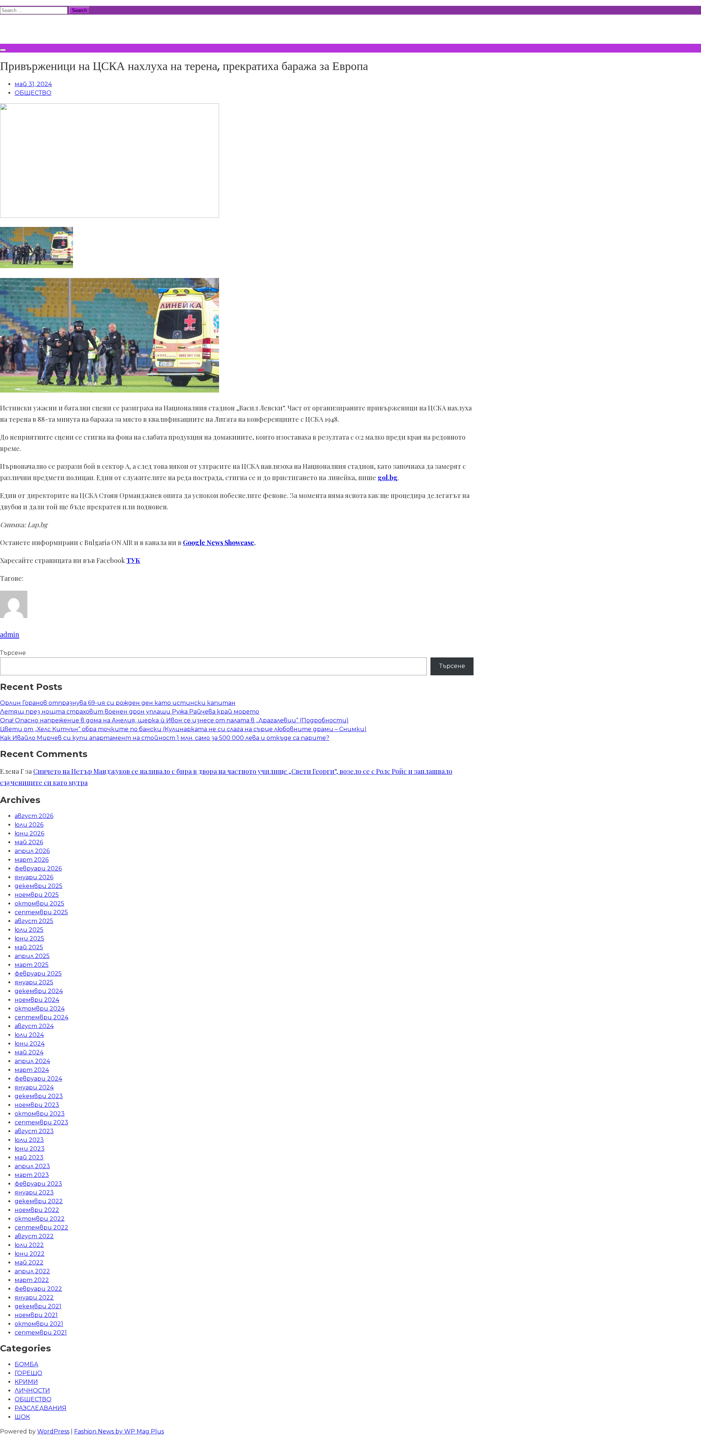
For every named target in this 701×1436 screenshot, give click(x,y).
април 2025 (32, 956)
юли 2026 (29, 824)
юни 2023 (30, 1148)
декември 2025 (38, 886)
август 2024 (34, 1026)
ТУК (133, 560)
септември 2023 (41, 1122)
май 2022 (29, 1262)
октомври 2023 (40, 1113)
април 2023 (32, 1166)
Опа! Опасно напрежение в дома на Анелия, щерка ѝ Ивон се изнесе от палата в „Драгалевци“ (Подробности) (174, 720)
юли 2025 (29, 929)
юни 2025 (29, 938)
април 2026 (32, 851)
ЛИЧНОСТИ (32, 1390)
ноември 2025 (37, 894)
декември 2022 (39, 1201)
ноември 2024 (37, 999)
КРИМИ (26, 1381)
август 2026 (34, 815)
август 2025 (34, 921)
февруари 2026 (38, 868)
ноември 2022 (37, 1210)
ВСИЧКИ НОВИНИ (54, 28)
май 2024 (29, 1052)
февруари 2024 (38, 1078)
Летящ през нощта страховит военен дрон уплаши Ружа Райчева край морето (129, 711)
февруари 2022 (38, 1288)
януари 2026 (34, 877)
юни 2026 (29, 833)
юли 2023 (29, 1139)
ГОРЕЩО (28, 1373)
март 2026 (32, 859)
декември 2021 (38, 1306)
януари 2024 (34, 1087)
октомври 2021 (39, 1323)
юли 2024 (29, 1034)
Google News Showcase (218, 542)
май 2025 (29, 947)
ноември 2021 (36, 1315)
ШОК (22, 1416)
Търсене (13, 652)
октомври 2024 (40, 1008)
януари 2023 (34, 1192)
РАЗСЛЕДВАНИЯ (40, 1408)
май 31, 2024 (33, 84)
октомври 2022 (40, 1218)
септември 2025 (41, 912)
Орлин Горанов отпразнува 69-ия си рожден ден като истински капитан (117, 702)
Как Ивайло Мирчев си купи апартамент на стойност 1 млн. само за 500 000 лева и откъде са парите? (164, 737)
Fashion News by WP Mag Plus (119, 1431)
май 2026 (29, 842)
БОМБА (26, 1364)
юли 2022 (29, 1245)
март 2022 (32, 1280)
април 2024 (32, 1061)
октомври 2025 (39, 903)
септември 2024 (41, 1017)
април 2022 (32, 1271)
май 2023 (29, 1157)
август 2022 (34, 1236)
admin (9, 634)
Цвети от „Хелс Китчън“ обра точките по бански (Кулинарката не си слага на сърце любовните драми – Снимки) (183, 729)
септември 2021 (41, 1332)
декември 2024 (39, 991)
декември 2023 (39, 1096)
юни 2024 (30, 1043)
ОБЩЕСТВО (33, 92)
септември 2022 (41, 1227)
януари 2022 (34, 1297)
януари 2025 (34, 982)
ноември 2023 (37, 1104)
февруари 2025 (38, 973)
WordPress (53, 1431)
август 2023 (34, 1131)
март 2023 (32, 1174)
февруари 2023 (38, 1183)
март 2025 (32, 964)
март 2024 (32, 1069)
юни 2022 (30, 1253)
